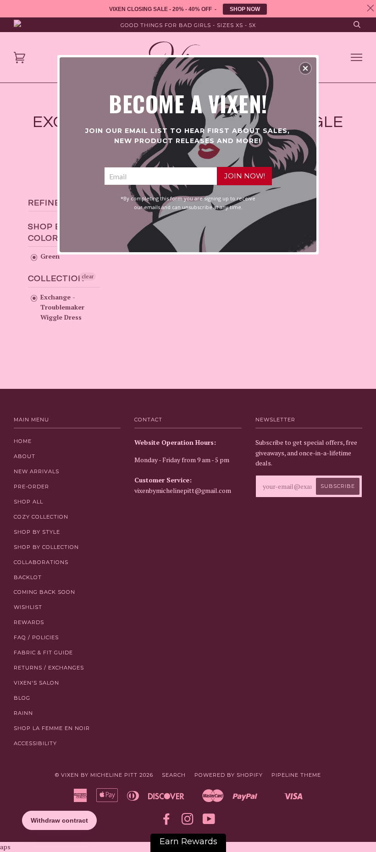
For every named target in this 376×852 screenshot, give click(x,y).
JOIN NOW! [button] (244, 176)
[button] (305, 68)
